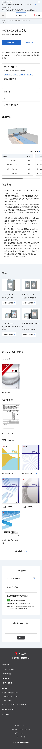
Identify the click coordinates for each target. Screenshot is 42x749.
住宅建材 (11, 697)
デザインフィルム (15, 704)
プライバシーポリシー (21, 726)
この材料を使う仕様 (8, 303)
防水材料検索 (30, 42)
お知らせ (6, 678)
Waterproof (21, 15)
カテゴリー (10, 20)
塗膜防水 (17, 20)
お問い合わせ (7, 683)
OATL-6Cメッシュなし (7, 22)
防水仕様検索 (11, 42)
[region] (21, 165)
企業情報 (6, 664)
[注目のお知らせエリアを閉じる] (39, 2)
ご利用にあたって (21, 733)
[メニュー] (3, 15)
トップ (3, 20)
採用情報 (6, 674)
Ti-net (6, 714)
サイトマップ (21, 737)
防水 (11, 693)
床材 (8, 700)
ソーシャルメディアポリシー (21, 729)
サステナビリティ (9, 669)
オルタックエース (26, 20)
